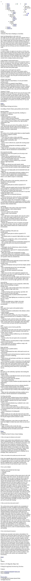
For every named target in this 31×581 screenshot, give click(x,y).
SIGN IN (27, 6)
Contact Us (9, 28)
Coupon (8, 27)
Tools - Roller (14, 12)
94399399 (6, 573)
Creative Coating (15, 25)
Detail (2, 103)
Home (8, 3)
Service (8, 8)
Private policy (4, 577)
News (8, 6)
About (8, 5)
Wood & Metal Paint (15, 19)
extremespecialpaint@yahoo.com (12, 571)
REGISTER (27, 8)
